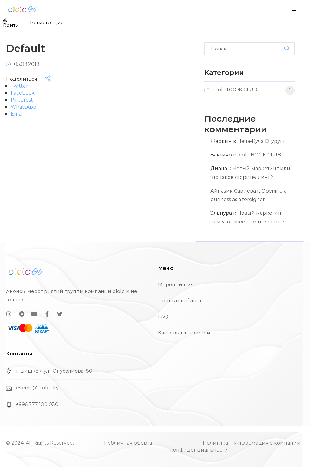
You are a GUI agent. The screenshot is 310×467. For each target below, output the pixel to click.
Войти (11, 25)
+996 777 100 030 (37, 404)
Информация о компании (267, 443)
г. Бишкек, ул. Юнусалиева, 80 (54, 371)
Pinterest (22, 100)
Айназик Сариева (233, 191)
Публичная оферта (128, 443)
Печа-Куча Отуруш (261, 141)
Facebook (23, 93)
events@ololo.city (37, 388)
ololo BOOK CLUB (259, 155)
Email (17, 114)
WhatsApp (23, 107)
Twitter (19, 86)
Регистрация (47, 22)
